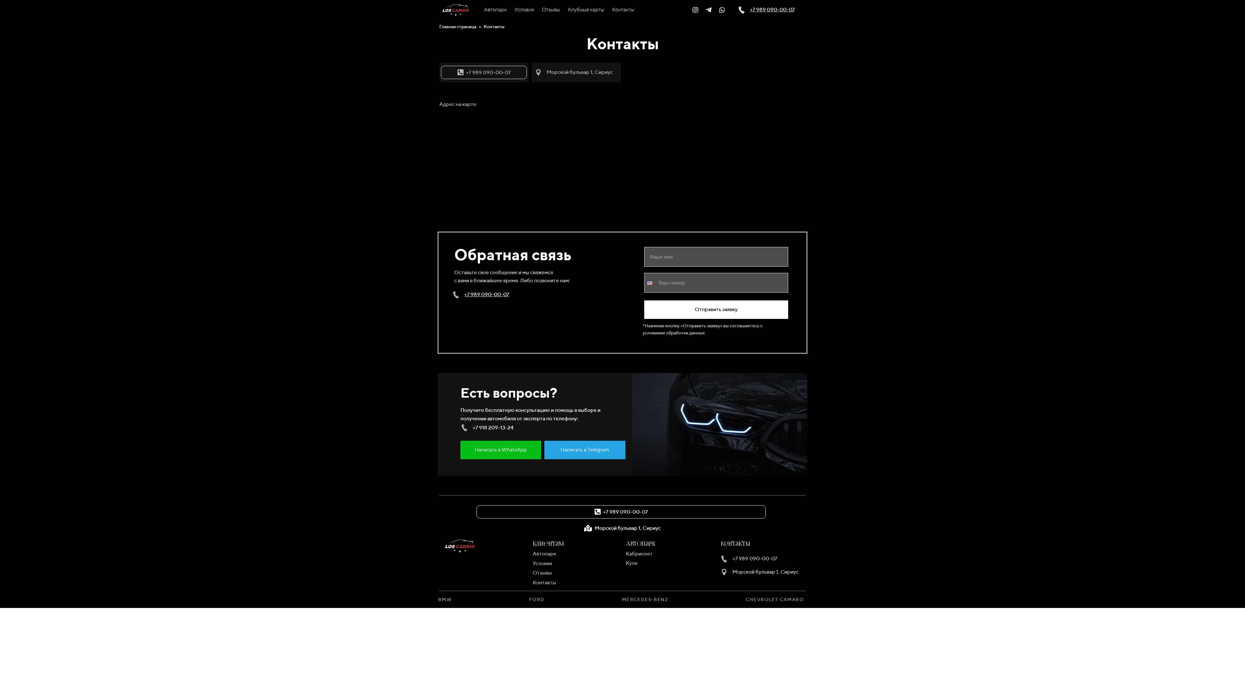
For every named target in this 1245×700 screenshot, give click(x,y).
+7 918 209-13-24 (493, 428)
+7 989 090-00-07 (772, 9)
